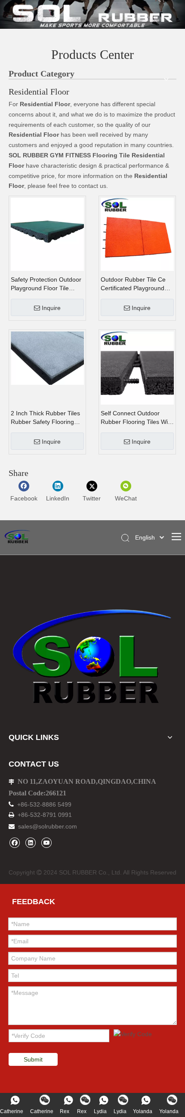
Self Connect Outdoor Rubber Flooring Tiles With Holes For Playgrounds (137, 418)
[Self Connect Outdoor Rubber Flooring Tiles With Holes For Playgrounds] (137, 367)
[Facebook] (14, 842)
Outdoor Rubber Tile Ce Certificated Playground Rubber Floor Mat (133, 284)
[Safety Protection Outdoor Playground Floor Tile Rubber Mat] (47, 233)
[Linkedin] (30, 842)
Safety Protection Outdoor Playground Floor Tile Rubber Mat (46, 284)
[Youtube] (46, 842)
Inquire (51, 307)
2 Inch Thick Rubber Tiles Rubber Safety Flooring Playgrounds (45, 418)
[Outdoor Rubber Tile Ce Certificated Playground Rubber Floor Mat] (137, 233)
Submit (33, 1059)
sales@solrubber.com (47, 826)
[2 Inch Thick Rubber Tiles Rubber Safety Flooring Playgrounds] (47, 357)
